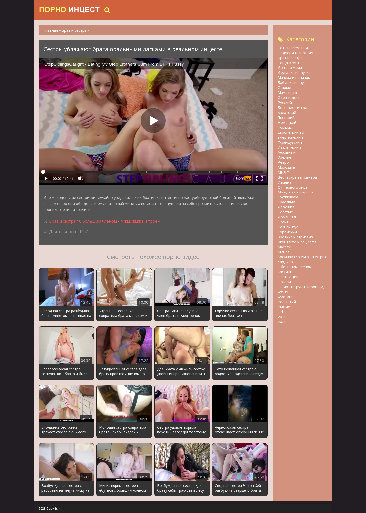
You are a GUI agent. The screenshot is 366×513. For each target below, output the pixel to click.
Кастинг (285, 271)
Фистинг (285, 296)
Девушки (286, 206)
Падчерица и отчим (295, 52)
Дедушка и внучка (294, 72)
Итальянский (289, 147)
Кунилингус (288, 226)
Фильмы (285, 127)
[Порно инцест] (70, 10)
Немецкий (287, 122)
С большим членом (98, 221)
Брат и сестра (62, 221)
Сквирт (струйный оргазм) (301, 286)
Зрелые (284, 157)
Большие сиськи (292, 107)
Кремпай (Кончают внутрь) (302, 256)
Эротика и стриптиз (295, 236)
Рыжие (284, 306)
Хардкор (285, 261)
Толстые (285, 211)
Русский (285, 102)
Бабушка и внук (291, 82)
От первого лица (293, 187)
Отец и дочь (289, 97)
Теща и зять (289, 62)
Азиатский (287, 112)
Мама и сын (288, 92)
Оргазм (284, 281)
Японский (286, 117)
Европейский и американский (291, 135)
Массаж (284, 246)
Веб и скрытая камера (297, 177)
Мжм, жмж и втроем (140, 221)
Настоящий (288, 276)
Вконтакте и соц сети (297, 241)
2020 (282, 321)
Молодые (286, 167)
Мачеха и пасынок (294, 77)
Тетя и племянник (294, 47)
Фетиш (284, 291)
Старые (284, 87)
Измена (284, 182)
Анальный (287, 152)
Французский (290, 142)
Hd (280, 311)
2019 (282, 316)
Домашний (287, 216)
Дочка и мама (290, 67)
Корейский (287, 231)
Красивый (286, 201)
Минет (284, 251)
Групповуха (288, 196)
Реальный (287, 301)
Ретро (283, 162)
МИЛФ (284, 172)
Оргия (283, 221)
